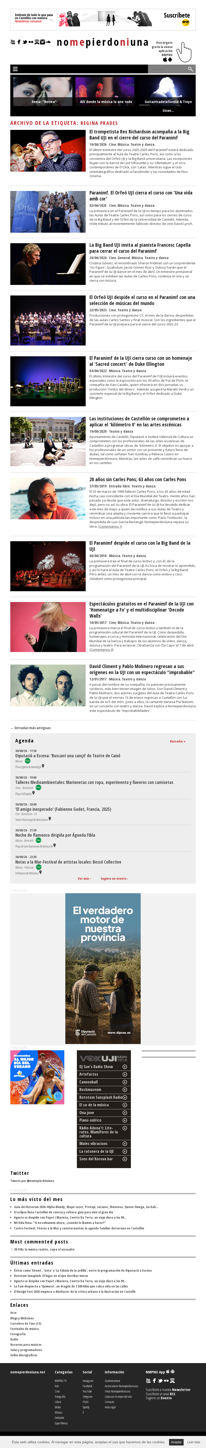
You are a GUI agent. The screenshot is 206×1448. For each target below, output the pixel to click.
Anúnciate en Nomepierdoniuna (121, 1386)
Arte (13, 1312)
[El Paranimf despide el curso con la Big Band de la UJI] (48, 589)
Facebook (87, 1386)
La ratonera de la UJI (96, 1151)
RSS (172, 1393)
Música (123, 144)
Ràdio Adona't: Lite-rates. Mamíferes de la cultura (98, 1132)
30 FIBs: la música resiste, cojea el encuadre (44, 1249)
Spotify (86, 1407)
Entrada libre (119, 485)
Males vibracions (93, 1143)
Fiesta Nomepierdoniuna (117, 1391)
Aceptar (176, 1442)
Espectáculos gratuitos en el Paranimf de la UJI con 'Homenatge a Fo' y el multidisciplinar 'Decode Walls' (141, 609)
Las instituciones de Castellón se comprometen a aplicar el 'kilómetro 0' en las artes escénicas (139, 421)
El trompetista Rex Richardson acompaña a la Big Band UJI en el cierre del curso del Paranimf (139, 134)
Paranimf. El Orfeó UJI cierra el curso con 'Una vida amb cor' (140, 195)
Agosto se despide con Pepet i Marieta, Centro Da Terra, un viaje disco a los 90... (70, 1217)
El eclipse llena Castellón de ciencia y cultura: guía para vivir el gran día (63, 1212)
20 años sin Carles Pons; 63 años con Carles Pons (137, 479)
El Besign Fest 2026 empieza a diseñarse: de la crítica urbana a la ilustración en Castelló (74, 1291)
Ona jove (86, 1112)
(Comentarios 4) (101, 649)
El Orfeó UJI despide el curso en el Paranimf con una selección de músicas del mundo (142, 300)
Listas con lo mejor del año (118, 1396)
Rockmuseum (90, 1089)
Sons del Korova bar (96, 1159)
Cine (112, 144)
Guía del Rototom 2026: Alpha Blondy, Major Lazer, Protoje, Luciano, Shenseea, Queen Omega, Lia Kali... (86, 1207)
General (124, 257)
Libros (58, 1402)
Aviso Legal (110, 1407)
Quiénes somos (112, 1380)
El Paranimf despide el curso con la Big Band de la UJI (139, 545)
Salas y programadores (26, 1349)
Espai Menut (61, 1423)
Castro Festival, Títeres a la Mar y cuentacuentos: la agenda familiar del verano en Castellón (79, 1228)
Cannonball (88, 1082)
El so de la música (94, 1105)
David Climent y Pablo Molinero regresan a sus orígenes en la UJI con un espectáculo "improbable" (142, 669)
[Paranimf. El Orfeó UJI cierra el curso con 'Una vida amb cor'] (48, 231)
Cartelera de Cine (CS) (25, 1323)
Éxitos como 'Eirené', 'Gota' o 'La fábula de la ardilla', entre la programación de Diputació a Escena (83, 1270)
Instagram (88, 1380)
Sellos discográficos (23, 1355)
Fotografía (18, 1334)
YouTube (87, 1391)
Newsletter (181, 1389)
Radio (14, 1339)
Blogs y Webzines (22, 1318)
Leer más (193, 1442)
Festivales (59, 1417)
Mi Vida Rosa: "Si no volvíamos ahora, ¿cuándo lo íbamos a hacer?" (60, 1222)
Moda (58, 1407)
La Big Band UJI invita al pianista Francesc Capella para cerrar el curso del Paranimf (140, 247)
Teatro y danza (142, 144)
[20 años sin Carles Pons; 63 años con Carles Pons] (48, 517)
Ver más (83, 878)
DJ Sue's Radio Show (96, 1066)
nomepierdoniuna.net (27, 1371)
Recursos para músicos (25, 1344)
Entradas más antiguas (30, 727)
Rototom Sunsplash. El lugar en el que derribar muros (51, 1275)
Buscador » (178, 741)
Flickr (86, 1402)
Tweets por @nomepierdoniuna (32, 1180)
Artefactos (88, 1074)
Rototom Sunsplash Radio (101, 1097)
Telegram (87, 1396)
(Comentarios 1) (110, 526)
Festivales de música (24, 1328)
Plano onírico (90, 1120)
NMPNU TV (61, 1380)
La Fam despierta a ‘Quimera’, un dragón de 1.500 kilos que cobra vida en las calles (71, 1286)
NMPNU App (156, 1371)
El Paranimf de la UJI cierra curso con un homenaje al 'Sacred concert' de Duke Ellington (140, 361)
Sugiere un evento (113, 878)
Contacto (109, 1402)
